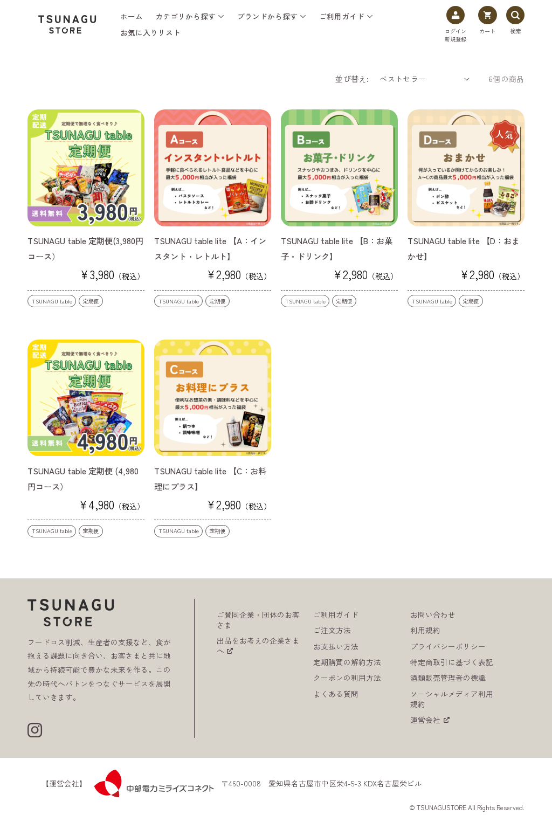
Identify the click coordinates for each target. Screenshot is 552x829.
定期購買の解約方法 (347, 662)
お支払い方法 (335, 646)
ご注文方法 (332, 630)
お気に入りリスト (150, 32)
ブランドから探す (267, 16)
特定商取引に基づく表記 (451, 662)
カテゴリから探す (185, 16)
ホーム (131, 16)
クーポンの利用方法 (347, 678)
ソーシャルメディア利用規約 (451, 699)
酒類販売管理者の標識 (448, 678)
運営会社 (425, 720)
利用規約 (425, 630)
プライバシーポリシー (448, 646)
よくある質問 (335, 694)
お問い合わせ (433, 615)
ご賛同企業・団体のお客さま (258, 620)
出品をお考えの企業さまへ (258, 645)
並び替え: (352, 78)
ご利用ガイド (341, 16)
